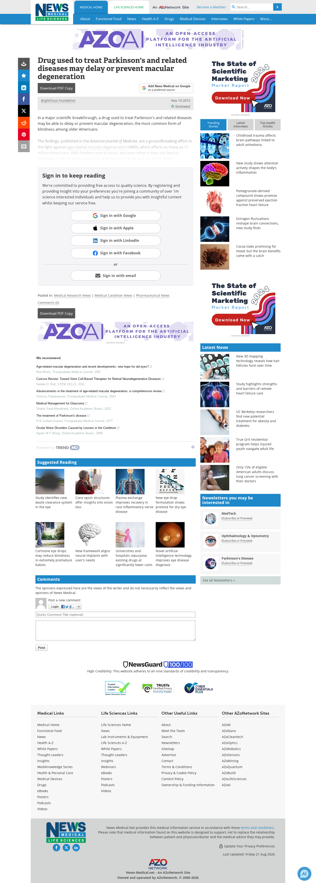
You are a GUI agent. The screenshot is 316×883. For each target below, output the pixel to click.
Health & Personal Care (55, 773)
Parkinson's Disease (237, 558)
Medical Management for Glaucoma (60, 403)
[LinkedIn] (24, 87)
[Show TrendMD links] (193, 447)
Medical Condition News (113, 295)
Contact (167, 761)
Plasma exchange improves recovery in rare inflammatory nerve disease (134, 504)
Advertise (168, 755)
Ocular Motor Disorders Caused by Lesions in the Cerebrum (76, 428)
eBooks (42, 791)
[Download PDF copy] (24, 64)
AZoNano (229, 731)
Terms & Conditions (176, 767)
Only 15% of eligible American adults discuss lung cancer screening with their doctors (257, 474)
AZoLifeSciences (234, 779)
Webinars (108, 767)
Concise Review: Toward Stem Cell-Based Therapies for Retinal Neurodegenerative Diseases (98, 379)
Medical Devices (49, 779)
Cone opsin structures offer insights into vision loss (94, 502)
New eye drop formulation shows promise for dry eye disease (171, 504)
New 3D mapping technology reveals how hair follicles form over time (258, 361)
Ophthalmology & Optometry (245, 536)
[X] (24, 111)
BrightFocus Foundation (58, 100)
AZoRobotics (231, 749)
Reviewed (182, 106)
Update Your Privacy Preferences (249, 846)
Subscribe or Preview (237, 518)
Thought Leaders (50, 755)
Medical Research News (72, 295)
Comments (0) (48, 302)
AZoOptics (230, 743)
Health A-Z (45, 743)
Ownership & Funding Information (188, 785)
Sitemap (167, 749)
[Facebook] (24, 99)
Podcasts (44, 803)
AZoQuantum (232, 767)
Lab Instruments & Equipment (124, 737)
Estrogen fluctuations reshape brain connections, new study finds (257, 223)
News (41, 737)
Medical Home (91, 7)
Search (166, 737)
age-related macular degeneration (97, 147)
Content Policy (172, 779)
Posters (43, 797)
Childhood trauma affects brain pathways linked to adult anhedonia (256, 140)
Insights (43, 761)
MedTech (229, 513)
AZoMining (230, 761)
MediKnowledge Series (55, 767)
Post (41, 647)
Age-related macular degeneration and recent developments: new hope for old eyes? (92, 366)
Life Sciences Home (129, 7)
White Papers (47, 749)
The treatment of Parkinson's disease (61, 415)
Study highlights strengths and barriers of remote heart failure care (256, 388)
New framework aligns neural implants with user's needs (92, 555)
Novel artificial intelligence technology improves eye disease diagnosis (174, 558)
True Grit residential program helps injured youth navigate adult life (255, 444)
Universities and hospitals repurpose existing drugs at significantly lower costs (134, 558)
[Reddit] (24, 123)
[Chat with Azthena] (304, 874)
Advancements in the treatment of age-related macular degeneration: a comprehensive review (98, 391)
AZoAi (226, 785)
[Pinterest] (24, 134)
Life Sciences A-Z (114, 743)
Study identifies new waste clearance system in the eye (53, 502)
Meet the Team (173, 731)
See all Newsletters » (219, 580)
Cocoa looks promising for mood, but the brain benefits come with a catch (258, 251)
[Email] (24, 146)
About (166, 725)
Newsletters (170, 743)
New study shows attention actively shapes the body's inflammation (257, 168)
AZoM (226, 725)
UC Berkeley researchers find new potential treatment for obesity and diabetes (256, 418)
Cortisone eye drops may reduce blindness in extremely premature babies (53, 558)
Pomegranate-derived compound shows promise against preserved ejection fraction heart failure (256, 198)
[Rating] (24, 75)
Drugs (41, 785)
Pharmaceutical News (153, 295)
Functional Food (49, 731)
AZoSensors (231, 755)
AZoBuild (229, 773)
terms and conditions (257, 827)
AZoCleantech (232, 737)
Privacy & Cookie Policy (178, 773)
